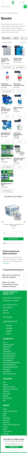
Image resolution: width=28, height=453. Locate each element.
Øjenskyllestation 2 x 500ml (6, 184)
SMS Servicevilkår (8, 358)
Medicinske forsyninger (10, 389)
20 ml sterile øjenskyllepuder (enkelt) (5, 60)
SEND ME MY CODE (14, 447)
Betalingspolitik (8, 360)
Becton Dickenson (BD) (10, 411)
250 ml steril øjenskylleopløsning (6, 84)
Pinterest (9, 331)
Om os (5, 342)
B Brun (5, 409)
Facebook (9, 325)
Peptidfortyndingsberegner (11, 362)
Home (2, 13)
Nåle (4, 382)
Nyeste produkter (6, 38)
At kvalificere (7, 431)
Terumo (5, 427)
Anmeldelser (7, 371)
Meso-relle (6, 420)
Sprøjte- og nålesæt (9, 387)
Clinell (5, 413)
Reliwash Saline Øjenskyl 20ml (18, 59)
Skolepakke (6, 418)
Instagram (9, 328)
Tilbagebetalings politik (10, 367)
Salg (16, 38)
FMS (4, 416)
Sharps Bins (7, 394)
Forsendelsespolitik (9, 356)
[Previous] (2, 221)
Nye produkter (7, 398)
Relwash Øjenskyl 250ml (18, 108)
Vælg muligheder (7, 67)
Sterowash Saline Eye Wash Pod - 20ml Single (19, 160)
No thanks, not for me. (14, 450)
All (5, 13)
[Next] (24, 221)
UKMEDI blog (7, 347)
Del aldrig (6, 422)
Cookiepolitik (7, 351)
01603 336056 (7, 317)
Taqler (5, 429)
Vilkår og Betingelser (9, 374)
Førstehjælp (10, 13)
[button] (3, 2)
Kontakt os (6, 349)
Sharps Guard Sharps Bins (11, 425)
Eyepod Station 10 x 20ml (6, 159)
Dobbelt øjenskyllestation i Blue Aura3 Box (6, 109)
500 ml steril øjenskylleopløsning (19, 84)
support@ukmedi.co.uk (10, 321)
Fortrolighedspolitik (9, 365)
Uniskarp (6, 434)
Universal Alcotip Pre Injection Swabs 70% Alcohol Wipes (13, 225)
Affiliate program (8, 344)
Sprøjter (5, 385)
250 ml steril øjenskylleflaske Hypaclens (18, 134)
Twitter (8, 333)
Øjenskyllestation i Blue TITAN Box (6, 133)
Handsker (6, 391)
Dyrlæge (5, 396)
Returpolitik (6, 369)
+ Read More (6, 263)
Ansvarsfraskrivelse (9, 353)
